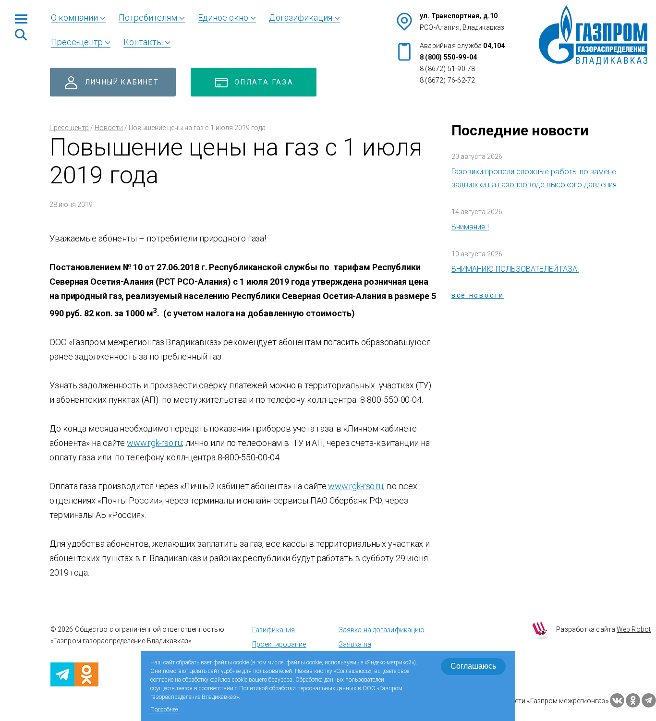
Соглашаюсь (473, 666)
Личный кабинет (122, 82)
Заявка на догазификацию (382, 630)
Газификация (273, 630)
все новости (477, 295)
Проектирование (279, 644)
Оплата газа (264, 82)
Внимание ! (470, 226)
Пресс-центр (69, 128)
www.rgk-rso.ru (154, 443)
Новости (109, 128)
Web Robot (634, 629)
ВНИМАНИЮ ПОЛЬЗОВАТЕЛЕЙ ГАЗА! (515, 269)
